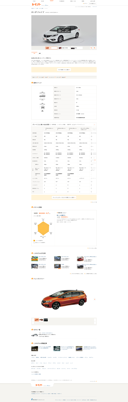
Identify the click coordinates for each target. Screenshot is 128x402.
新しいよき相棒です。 (61, 215)
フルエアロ (50, 357)
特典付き (37, 357)
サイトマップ (95, 6)
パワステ (33, 357)
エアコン (86, 357)
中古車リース (60, 393)
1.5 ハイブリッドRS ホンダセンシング (85, 129)
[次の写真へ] (80, 299)
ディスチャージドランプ (62, 357)
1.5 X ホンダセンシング (73, 129)
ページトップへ (92, 381)
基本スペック (35, 77)
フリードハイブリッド (52, 368)
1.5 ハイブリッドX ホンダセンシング (96, 129)
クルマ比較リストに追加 (63, 69)
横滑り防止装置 (43, 357)
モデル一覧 (58, 77)
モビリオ (58, 368)
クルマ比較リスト (92, 3)
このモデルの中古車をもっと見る (77, 273)
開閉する (94, 125)
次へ (95, 160)
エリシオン (39, 368)
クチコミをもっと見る (93, 248)
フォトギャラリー (52, 77)
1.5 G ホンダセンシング (49, 129)
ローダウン (55, 357)
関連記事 (63, 77)
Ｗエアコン (91, 357)
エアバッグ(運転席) (79, 357)
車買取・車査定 (53, 393)
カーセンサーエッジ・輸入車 (45, 393)
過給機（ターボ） (72, 357)
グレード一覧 (94, 202)
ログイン (85, 3)
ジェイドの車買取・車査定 (36, 374)
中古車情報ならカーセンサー (35, 393)
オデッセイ (33, 368)
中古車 (46, 77)
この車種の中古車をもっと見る (91, 273)
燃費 (40, 53)
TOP (34, 53)
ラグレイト (44, 368)
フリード (68, 368)
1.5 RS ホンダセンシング (61, 129)
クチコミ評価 (41, 77)
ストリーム (64, 368)
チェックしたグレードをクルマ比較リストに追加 (63, 197)
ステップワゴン (74, 368)
